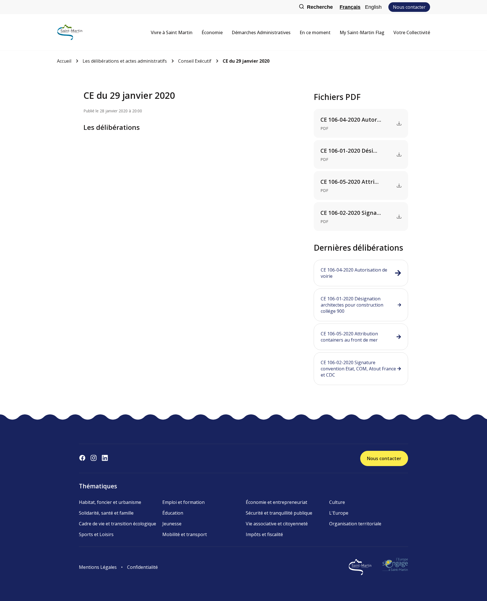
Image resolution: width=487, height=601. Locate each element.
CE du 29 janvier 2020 (246, 61)
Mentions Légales (98, 567)
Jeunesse (171, 524)
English (373, 7)
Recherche (320, 7)
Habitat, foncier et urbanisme (110, 502)
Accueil (64, 61)
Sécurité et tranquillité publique (279, 513)
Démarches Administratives (261, 32)
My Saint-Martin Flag (362, 32)
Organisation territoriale (355, 524)
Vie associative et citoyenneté (277, 524)
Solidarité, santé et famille (106, 513)
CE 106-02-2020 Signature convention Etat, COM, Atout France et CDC (358, 368)
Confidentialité (142, 567)
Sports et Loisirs (96, 534)
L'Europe (338, 513)
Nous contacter (409, 7)
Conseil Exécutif (194, 61)
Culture (337, 502)
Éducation (172, 513)
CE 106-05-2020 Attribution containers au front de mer (349, 337)
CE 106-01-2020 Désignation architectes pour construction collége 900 (352, 305)
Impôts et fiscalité (264, 534)
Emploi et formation (183, 502)
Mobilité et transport (184, 534)
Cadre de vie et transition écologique (117, 524)
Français (350, 7)
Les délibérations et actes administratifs (125, 61)
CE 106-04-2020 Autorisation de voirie (354, 273)
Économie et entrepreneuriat (276, 502)
